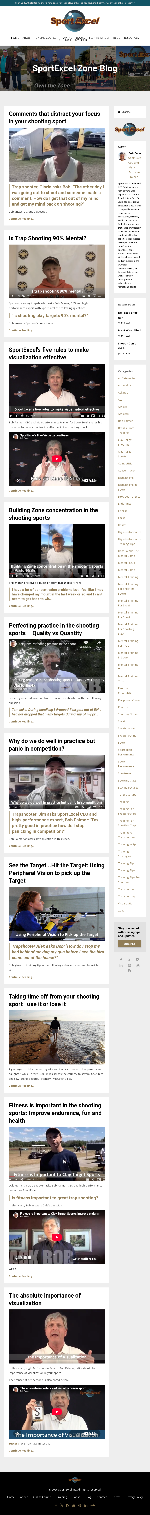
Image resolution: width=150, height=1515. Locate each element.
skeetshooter (126, 728)
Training (61, 1497)
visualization (126, 903)
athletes (123, 414)
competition (126, 463)
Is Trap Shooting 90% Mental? (47, 238)
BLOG (116, 37)
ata (120, 399)
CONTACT (65, 40)
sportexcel (125, 773)
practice (123, 707)
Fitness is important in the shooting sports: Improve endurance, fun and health (55, 1113)
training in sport (129, 844)
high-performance (129, 532)
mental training (128, 577)
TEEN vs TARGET (99, 37)
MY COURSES (83, 40)
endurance (124, 503)
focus (121, 518)
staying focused (128, 787)
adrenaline (125, 385)
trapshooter (126, 889)
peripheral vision (129, 700)
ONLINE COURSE (45, 37)
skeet (121, 721)
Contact (102, 1497)
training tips (126, 870)
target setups (127, 794)
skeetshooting (127, 735)
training (123, 802)
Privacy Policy (134, 1497)
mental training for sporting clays (128, 629)
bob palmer (125, 421)
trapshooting (126, 896)
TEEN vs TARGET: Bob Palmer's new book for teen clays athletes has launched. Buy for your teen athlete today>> (75, 2)
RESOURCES (131, 37)
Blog (88, 1497)
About (24, 1497)
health (122, 525)
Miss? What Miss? (129, 330)
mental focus (126, 563)
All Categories (126, 378)
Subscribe (129, 943)
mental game (126, 570)
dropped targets (129, 496)
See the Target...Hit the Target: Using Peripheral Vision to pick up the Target (57, 873)
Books (76, 1497)
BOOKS (80, 37)
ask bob (123, 392)
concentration (127, 470)
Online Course (42, 1497)
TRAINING (66, 37)
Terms (116, 1497)
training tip (126, 863)
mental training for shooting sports (128, 588)
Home (11, 1497)
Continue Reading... (21, 218)
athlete (122, 406)
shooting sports (128, 714)
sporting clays (127, 780)
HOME (15, 37)
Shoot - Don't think (127, 346)
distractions (126, 477)
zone (121, 910)
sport (121, 742)
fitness (122, 511)
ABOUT (27, 37)
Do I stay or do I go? (128, 315)
